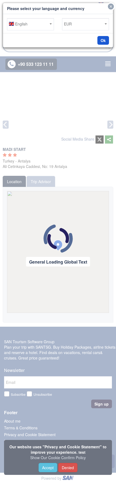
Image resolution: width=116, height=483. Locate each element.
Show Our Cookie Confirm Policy (58, 457)
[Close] (111, 6)
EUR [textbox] (68, 24)
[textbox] (30, 24)
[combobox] (30, 24)
